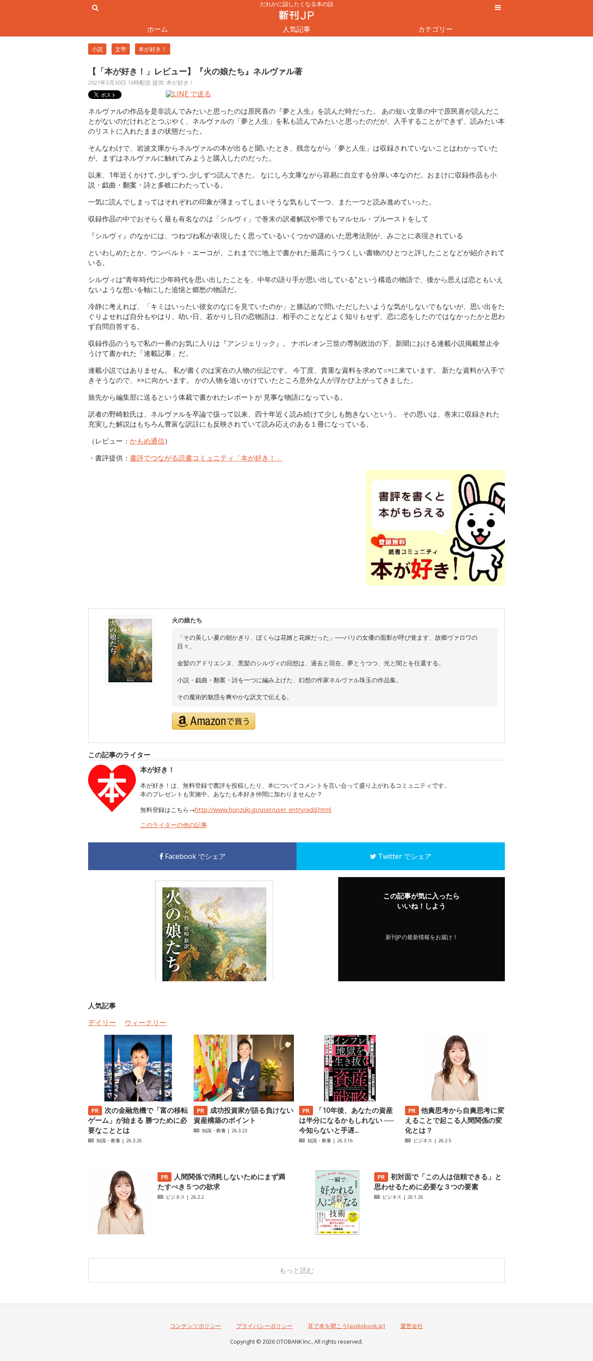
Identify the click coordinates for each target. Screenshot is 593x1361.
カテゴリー (435, 29)
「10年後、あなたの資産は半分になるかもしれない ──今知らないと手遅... (346, 1120)
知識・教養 (108, 1140)
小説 (97, 49)
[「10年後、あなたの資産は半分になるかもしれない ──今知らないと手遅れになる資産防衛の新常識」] (349, 1099)
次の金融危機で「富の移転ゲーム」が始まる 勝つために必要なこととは (138, 1120)
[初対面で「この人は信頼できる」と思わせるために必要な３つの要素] (337, 1232)
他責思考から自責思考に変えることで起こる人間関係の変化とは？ (455, 1120)
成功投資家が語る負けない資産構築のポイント (243, 1115)
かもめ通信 (147, 441)
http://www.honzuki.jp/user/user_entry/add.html (263, 809)
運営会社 (411, 1326)
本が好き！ (152, 49)
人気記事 (296, 29)
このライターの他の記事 (173, 825)
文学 (120, 49)
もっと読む (296, 1270)
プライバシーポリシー (264, 1326)
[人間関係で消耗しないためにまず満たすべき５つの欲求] (120, 1232)
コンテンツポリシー (195, 1326)
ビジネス (422, 1140)
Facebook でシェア (194, 856)
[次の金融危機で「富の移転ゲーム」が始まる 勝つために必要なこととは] (138, 1099)
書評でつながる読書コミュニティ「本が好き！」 (206, 458)
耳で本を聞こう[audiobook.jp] (346, 1326)
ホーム (157, 29)
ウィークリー (145, 1022)
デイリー (102, 1022)
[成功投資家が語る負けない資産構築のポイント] (243, 1099)
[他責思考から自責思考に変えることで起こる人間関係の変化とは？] (455, 1099)
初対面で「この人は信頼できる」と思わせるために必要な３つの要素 (438, 1181)
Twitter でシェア (404, 856)
